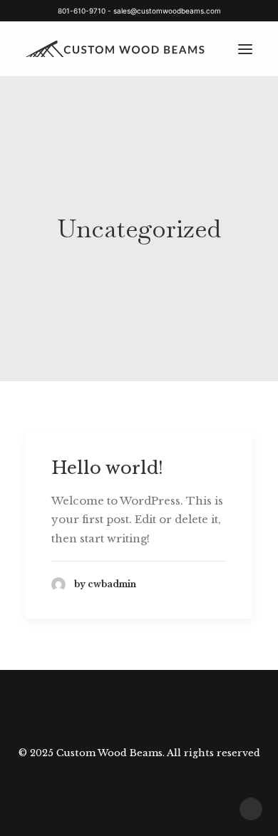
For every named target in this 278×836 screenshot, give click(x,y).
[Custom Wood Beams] (124, 49)
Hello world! (107, 468)
